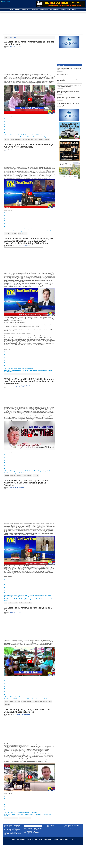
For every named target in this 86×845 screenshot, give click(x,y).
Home (11, 9)
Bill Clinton (7, 139)
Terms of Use (38, 839)
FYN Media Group (54, 9)
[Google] (4, 124)
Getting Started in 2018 (18, 473)
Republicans (47, 139)
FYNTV (74, 9)
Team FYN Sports (65, 9)
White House (37, 374)
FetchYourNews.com (28, 828)
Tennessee (35, 9)
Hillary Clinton (17, 139)
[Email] (4, 132)
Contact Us (30, 839)
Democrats (12, 139)
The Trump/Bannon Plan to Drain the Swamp (25, 812)
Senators (50, 701)
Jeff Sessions (23, 701)
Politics (6, 46)
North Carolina (26, 9)
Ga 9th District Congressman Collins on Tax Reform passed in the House (30, 699)
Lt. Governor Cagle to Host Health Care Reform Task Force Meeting (29, 137)
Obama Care (29, 701)
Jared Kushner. (30, 139)
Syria (32, 374)
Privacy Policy (48, 839)
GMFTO (10, 714)
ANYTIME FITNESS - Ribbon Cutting (23, 368)
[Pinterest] (4, 129)
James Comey (24, 139)
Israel (6, 602)
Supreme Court (35, 475)
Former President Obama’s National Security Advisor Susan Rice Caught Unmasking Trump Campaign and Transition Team (27, 596)
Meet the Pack (21, 839)
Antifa (6, 818)
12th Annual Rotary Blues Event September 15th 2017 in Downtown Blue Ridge (32, 231)
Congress (6, 701)
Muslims (16, 602)
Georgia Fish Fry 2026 (62, 74)
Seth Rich (24, 818)
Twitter (29, 818)
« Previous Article (8, 135)
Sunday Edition (44, 9)
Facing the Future (18, 697)
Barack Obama (7, 233)
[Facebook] (4, 118)
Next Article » (7, 137)
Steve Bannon (27, 374)
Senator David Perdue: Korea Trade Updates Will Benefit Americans (31, 135)
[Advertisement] (43, 23)
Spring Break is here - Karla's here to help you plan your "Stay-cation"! (32, 471)
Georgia (17, 9)
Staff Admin (21, 46)
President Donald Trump (39, 139)
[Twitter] (4, 121)
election (9, 818)
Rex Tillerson (21, 602)
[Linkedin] (4, 127)
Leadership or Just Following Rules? (23, 229)
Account (56, 839)
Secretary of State (28, 602)
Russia (23, 374)
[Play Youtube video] (29, 99)
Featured (7, 245)
